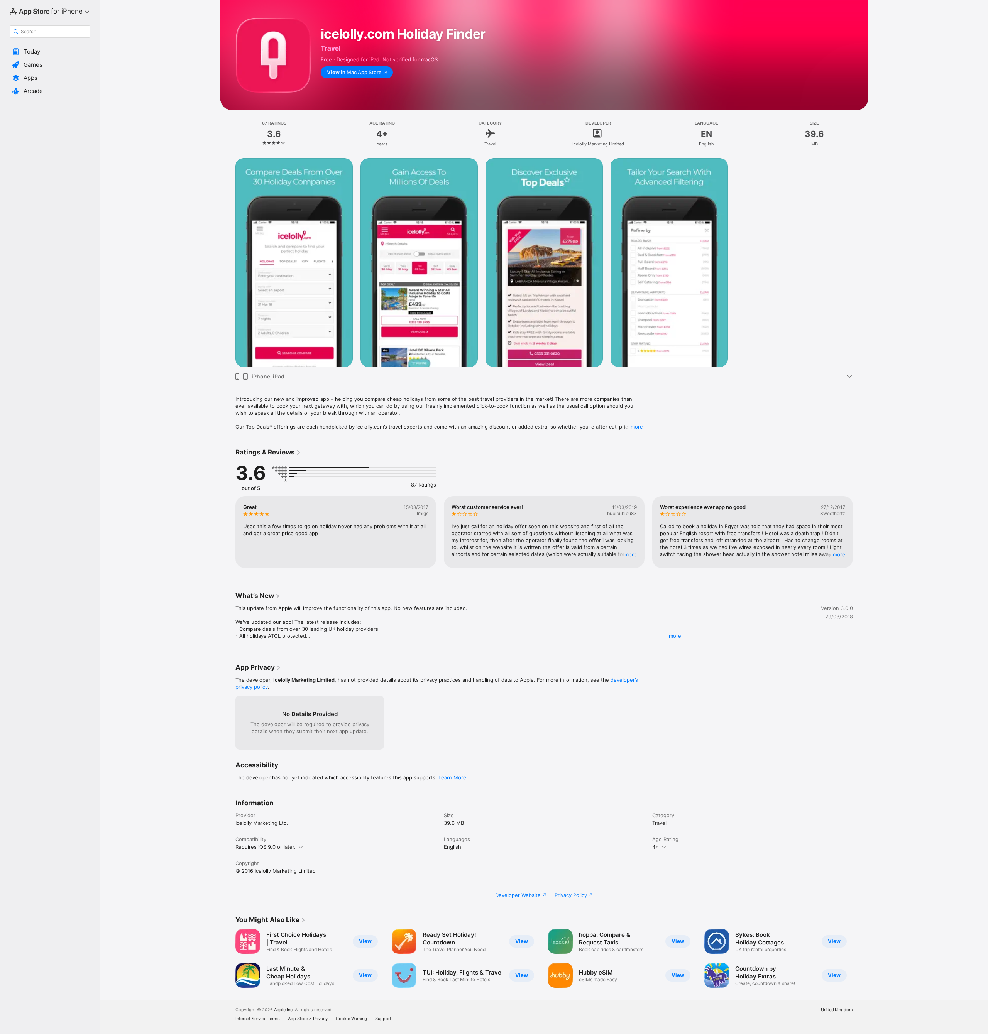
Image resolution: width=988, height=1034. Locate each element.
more (637, 427)
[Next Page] (860, 532)
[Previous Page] (227, 532)
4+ (655, 847)
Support (383, 1019)
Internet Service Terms (257, 1019)
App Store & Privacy (308, 1019)
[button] (50, 51)
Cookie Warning (351, 1019)
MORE (630, 554)
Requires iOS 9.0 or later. (265, 847)
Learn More (452, 777)
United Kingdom (837, 1010)
